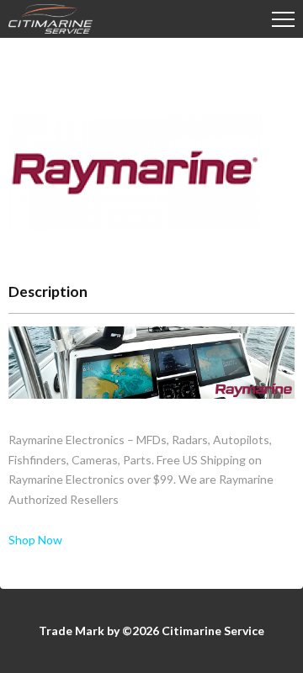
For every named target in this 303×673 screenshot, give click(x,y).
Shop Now (35, 540)
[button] (283, 19)
